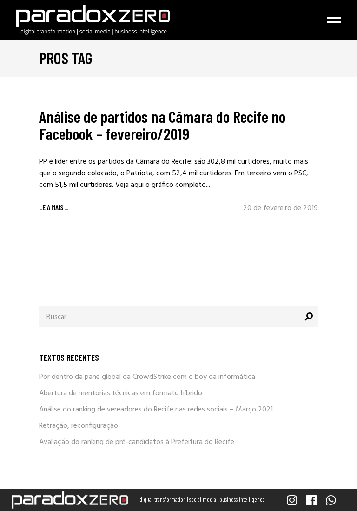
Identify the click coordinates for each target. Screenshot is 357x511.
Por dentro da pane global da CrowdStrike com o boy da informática (147, 377)
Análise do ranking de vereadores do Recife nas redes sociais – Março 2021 (156, 410)
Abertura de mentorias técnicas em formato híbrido (120, 393)
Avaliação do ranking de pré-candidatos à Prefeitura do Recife (136, 442)
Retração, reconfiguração (78, 426)
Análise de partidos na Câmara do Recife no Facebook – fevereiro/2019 (162, 124)
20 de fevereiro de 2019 (280, 208)
